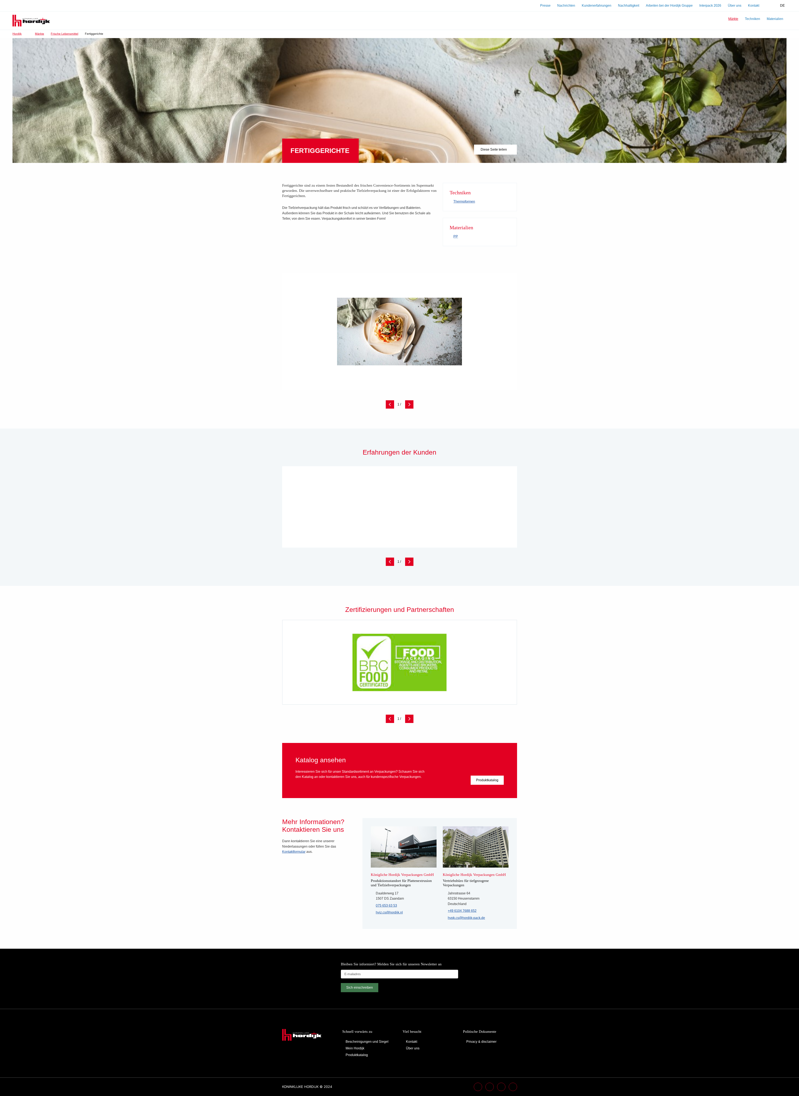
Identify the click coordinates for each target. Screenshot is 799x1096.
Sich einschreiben (359, 987)
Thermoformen (464, 201)
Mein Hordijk (355, 1048)
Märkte (733, 19)
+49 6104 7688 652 (462, 911)
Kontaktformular (293, 851)
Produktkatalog (487, 780)
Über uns (734, 5)
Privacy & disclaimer (481, 1041)
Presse (545, 5)
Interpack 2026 (710, 5)
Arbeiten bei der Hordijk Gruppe (669, 5)
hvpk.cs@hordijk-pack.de (466, 918)
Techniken (752, 19)
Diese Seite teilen (494, 149)
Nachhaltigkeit (628, 5)
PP (455, 236)
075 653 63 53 (386, 905)
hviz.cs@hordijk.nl (389, 912)
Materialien (775, 19)
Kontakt (753, 5)
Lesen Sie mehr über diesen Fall (476, 530)
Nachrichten (566, 5)
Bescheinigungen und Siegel (367, 1041)
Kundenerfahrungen (596, 5)
